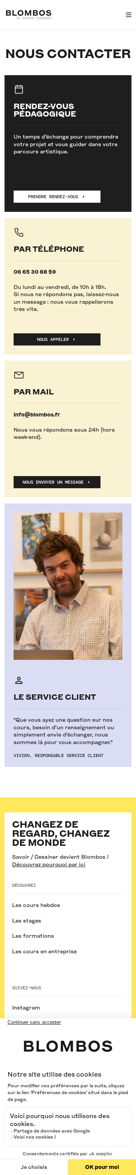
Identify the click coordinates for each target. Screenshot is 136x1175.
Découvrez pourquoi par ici (48, 864)
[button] (127, 14)
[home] (28, 15)
